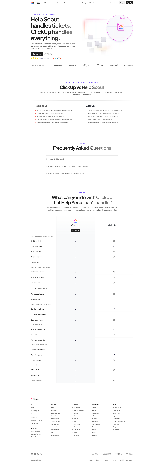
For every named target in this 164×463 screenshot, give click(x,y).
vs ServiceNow (76, 416)
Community (116, 418)
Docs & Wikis (55, 413)
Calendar (54, 416)
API (52, 432)
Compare (75, 404)
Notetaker (34, 417)
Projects (54, 410)
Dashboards (55, 418)
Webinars (116, 424)
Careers (94, 410)
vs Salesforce (76, 429)
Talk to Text (34, 423)
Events (94, 418)
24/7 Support (117, 407)
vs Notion (75, 432)
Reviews (95, 427)
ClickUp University (119, 421)
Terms (114, 460)
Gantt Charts (55, 424)
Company (95, 404)
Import (115, 416)
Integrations (55, 435)
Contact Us (116, 410)
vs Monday (75, 418)
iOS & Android (35, 431)
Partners (95, 421)
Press (94, 429)
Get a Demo (116, 413)
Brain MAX (34, 437)
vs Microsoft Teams (78, 410)
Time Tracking (55, 421)
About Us (95, 407)
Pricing (84, 3)
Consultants (96, 424)
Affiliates (95, 416)
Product (53, 404)
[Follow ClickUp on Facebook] (35, 454)
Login (122, 3)
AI (31, 404)
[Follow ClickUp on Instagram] (38, 454)
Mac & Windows (36, 434)
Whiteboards (55, 429)
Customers (95, 413)
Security (98, 460)
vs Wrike (74, 427)
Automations (55, 427)
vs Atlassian (76, 407)
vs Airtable (75, 435)
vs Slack (74, 421)
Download (34, 428)
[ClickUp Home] (35, 2)
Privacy (106, 460)
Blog (114, 427)
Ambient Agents (36, 414)
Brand (94, 432)
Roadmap (95, 435)
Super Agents (35, 411)
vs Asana (75, 413)
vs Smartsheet (76, 424)
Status (91, 460)
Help (114, 404)
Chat (52, 407)
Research (116, 429)
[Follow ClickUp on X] (41, 454)
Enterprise (92, 3)
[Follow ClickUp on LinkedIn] (32, 454)
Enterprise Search (36, 420)
